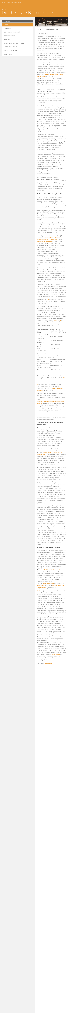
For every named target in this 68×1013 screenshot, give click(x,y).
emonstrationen (49, 583)
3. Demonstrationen (9, 36)
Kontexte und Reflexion (44, 241)
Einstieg (6, 24)
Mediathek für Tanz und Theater (12, 3)
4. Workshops (8, 39)
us (46, 637)
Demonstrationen (48, 238)
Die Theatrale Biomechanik (52, 570)
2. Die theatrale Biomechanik (12, 32)
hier (64, 378)
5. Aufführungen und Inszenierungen (14, 43)
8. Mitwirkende (8, 54)
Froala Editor (48, 663)
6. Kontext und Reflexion (11, 47)
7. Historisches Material (10, 50)
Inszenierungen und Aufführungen (47, 240)
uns (48, 299)
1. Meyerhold (7, 28)
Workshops (58, 238)
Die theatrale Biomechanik (27, 12)
